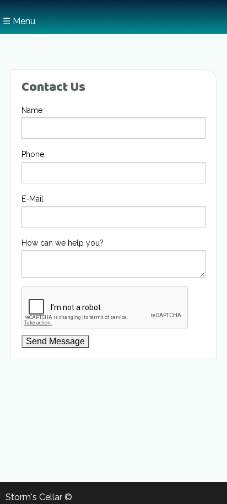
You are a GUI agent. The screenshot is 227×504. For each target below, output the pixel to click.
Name (31, 110)
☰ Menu (19, 21)
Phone (32, 154)
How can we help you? (62, 243)
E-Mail (32, 198)
